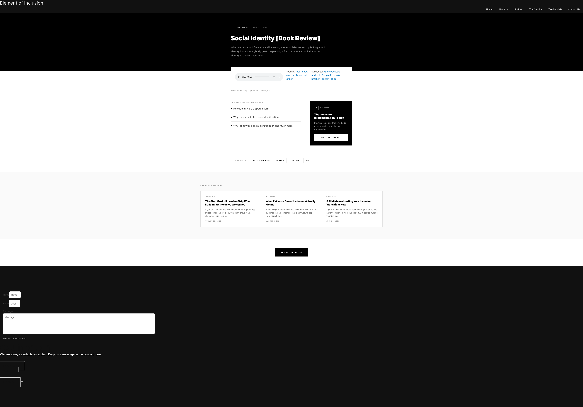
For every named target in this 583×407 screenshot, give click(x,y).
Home (489, 9)
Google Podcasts (331, 75)
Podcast (519, 9)
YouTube (265, 91)
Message (8, 311)
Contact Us (574, 9)
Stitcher (315, 78)
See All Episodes (291, 252)
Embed (289, 78)
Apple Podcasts (332, 71)
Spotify (254, 91)
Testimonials (555, 9)
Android (315, 75)
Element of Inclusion (21, 3)
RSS (333, 78)
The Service (535, 9)
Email (6, 303)
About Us (503, 9)
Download (301, 75)
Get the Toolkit (331, 138)
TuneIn (325, 78)
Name (6, 294)
